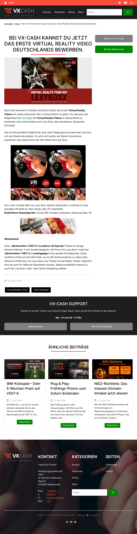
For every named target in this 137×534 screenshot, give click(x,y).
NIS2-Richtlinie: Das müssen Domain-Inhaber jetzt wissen (111, 388)
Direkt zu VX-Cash (114, 38)
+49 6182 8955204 (101, 326)
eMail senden (35, 326)
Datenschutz (69, 515)
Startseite (8, 24)
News (17, 24)
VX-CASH (27, 118)
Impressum (57, 515)
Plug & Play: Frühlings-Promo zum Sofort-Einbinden (68, 388)
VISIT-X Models (41, 290)
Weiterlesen (26, 422)
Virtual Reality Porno (17, 290)
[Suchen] (128, 12)
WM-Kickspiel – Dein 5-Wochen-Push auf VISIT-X (23, 388)
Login (11, 2)
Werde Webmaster (114, 49)
